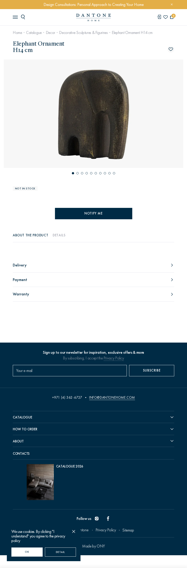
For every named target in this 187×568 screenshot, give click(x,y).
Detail (60, 552)
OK (27, 551)
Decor (50, 32)
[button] (73, 173)
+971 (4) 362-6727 (67, 397)
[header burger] (15, 17)
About (18, 441)
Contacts (21, 454)
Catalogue (34, 32)
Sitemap (128, 530)
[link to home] (93, 17)
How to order (25, 429)
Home (17, 32)
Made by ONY (93, 546)
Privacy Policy (114, 358)
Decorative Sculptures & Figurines (83, 32)
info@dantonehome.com (112, 397)
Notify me (93, 213)
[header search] (24, 16)
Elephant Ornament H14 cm (132, 32)
